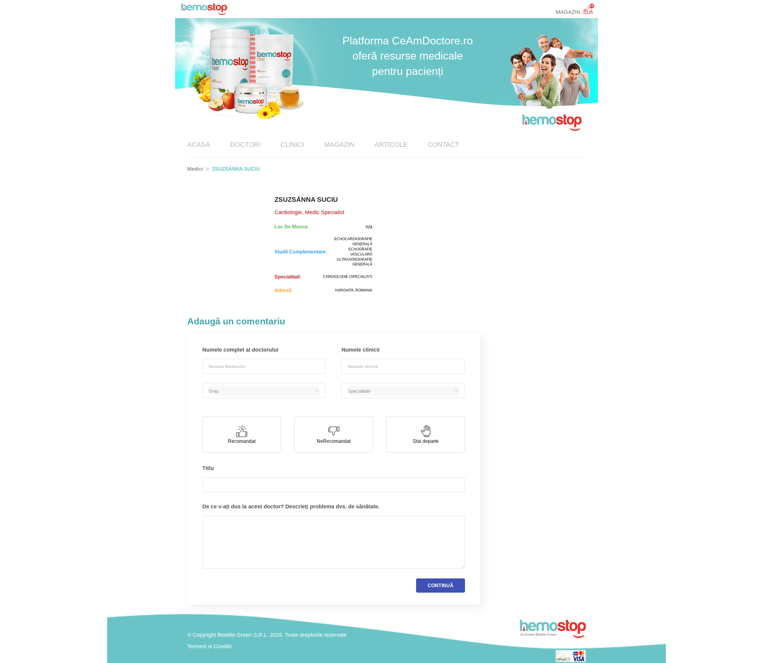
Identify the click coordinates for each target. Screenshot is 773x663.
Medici (195, 169)
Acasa (198, 144)
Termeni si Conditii (209, 646)
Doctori (245, 144)
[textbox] (264, 366)
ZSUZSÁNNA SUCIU (236, 169)
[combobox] (264, 366)
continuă (441, 585)
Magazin (339, 144)
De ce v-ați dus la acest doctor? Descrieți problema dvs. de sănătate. (291, 507)
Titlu (208, 468)
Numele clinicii (361, 350)
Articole (391, 144)
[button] (241, 434)
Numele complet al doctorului (240, 350)
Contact (443, 144)
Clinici (292, 144)
